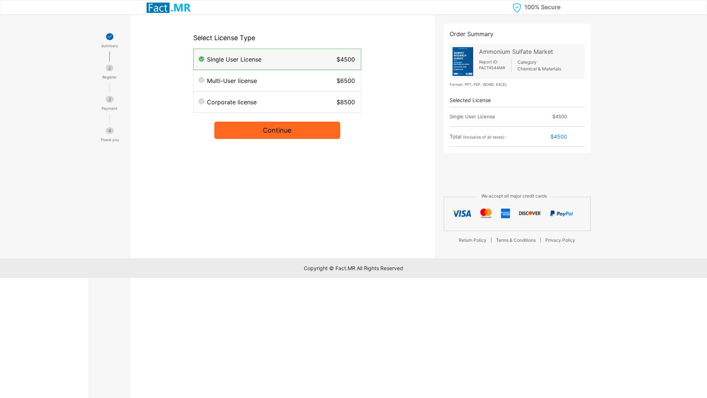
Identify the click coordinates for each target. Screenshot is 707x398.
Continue (277, 130)
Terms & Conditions (516, 240)
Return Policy (472, 240)
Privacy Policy (560, 240)
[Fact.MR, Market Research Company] (169, 7)
